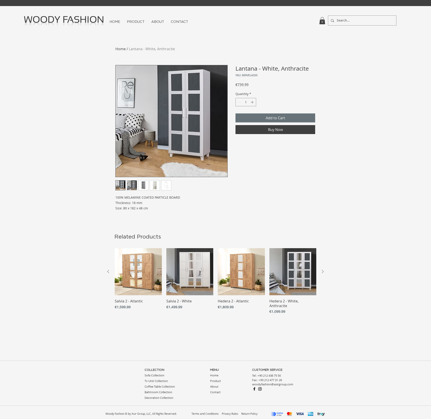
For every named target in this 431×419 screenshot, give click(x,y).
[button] (322, 20)
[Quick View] (138, 271)
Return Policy (249, 413)
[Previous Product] (108, 271)
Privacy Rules (230, 413)
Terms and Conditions (205, 413)
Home (120, 48)
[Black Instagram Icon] (260, 389)
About (214, 386)
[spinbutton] (246, 102)
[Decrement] (239, 102)
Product (215, 381)
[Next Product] (322, 271)
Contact (215, 392)
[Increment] (252, 102)
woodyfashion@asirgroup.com (272, 384)
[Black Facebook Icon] (254, 389)
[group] (215, 281)
